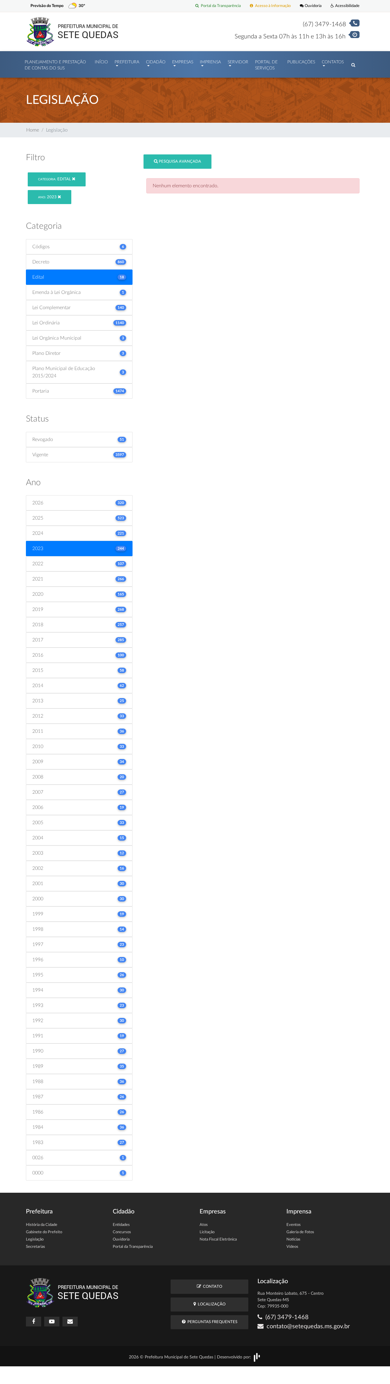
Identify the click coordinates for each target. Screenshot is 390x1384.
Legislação (35, 1239)
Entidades (121, 1225)
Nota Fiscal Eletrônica (218, 1239)
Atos (204, 1225)
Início (101, 62)
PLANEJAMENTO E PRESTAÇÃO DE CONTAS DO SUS (55, 65)
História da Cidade (41, 1225)
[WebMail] (70, 1321)
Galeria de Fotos (300, 1232)
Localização (210, 1304)
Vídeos (292, 1247)
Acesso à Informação (272, 6)
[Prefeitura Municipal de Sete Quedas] (72, 31)
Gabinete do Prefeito (44, 1232)
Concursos (122, 1232)
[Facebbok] (33, 1321)
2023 (48, 197)
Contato (211, 1287)
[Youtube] (51, 1321)
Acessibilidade (347, 6)
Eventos (293, 1225)
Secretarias (35, 1247)
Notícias (293, 1239)
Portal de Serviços (266, 65)
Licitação (207, 1232)
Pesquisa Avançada (179, 162)
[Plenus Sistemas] (256, 1357)
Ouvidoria (312, 6)
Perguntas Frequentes (211, 1322)
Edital (55, 179)
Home (32, 130)
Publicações (301, 62)
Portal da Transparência (220, 6)
